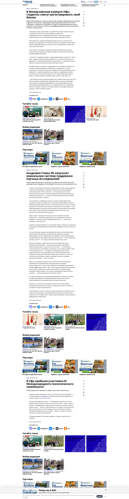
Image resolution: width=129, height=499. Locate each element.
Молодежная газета (45, 398)
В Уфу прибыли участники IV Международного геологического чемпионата (69, 5)
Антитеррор (90, 1)
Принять (99, 496)
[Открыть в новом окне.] (32, 98)
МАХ (96, 1)
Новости (25, 5)
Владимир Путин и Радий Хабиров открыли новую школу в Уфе (90, 5)
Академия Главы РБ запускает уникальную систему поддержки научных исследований (48, 5)
